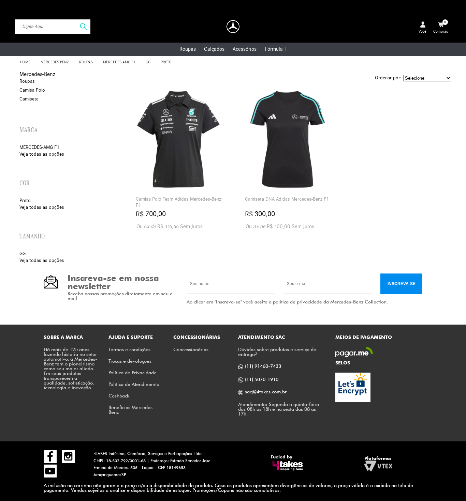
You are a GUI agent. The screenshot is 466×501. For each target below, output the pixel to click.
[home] (233, 26)
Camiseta (29, 99)
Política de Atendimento (133, 384)
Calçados (214, 49)
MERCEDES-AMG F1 (119, 62)
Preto (166, 62)
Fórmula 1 (276, 49)
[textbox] (52, 26)
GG (148, 62)
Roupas (187, 49)
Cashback (118, 395)
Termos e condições (129, 349)
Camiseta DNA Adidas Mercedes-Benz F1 (287, 199)
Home (25, 62)
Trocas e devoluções (129, 361)
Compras (440, 27)
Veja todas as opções (41, 154)
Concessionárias (190, 349)
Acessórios (245, 49)
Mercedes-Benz (55, 62)
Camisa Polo (32, 90)
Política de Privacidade (132, 372)
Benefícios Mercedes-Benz (131, 409)
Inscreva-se (402, 283)
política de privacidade (297, 301)
